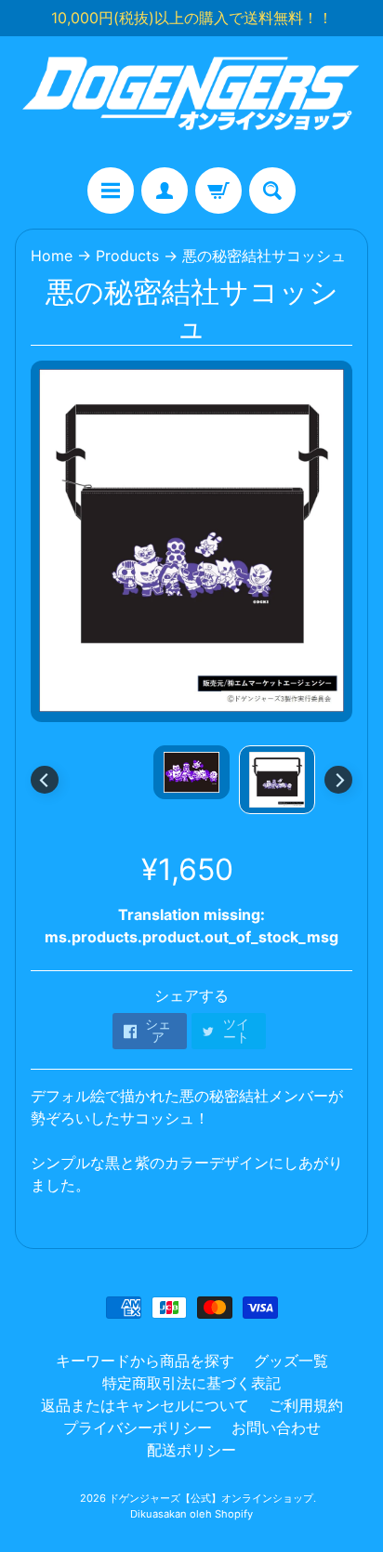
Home (52, 255)
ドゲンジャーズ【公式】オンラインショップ (211, 1498)
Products (127, 255)
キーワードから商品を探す (145, 1360)
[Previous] (45, 780)
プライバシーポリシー (137, 1427)
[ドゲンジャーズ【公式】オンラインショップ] (191, 101)
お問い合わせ (276, 1427)
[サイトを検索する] (272, 190)
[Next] (338, 780)
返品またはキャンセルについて (145, 1405)
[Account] (164, 190)
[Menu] (110, 190)
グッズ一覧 (291, 1360)
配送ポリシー (191, 1449)
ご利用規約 (306, 1405)
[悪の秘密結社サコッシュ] (277, 779)
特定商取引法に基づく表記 (191, 1383)
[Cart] (218, 190)
